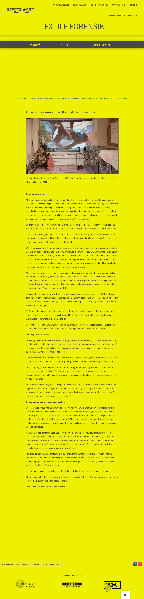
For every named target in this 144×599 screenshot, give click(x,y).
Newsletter (40, 564)
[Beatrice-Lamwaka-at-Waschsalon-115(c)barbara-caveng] (72, 172)
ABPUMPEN (101, 45)
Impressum (7, 564)
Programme (115, 15)
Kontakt (54, 564)
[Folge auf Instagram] (140, 564)
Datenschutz (23, 564)
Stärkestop (130, 15)
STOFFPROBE (70, 45)
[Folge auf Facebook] (135, 564)
